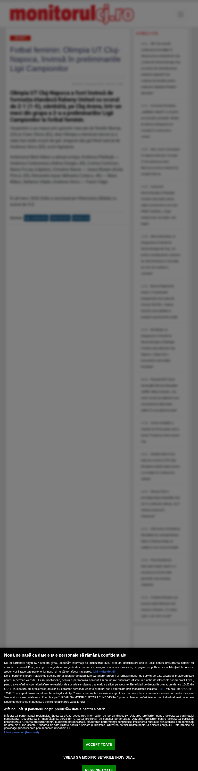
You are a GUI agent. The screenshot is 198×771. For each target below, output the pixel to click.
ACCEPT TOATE (99, 745)
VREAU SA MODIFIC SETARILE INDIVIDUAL (99, 757)
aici (160, 689)
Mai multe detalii (104, 671)
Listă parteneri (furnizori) (21, 732)
